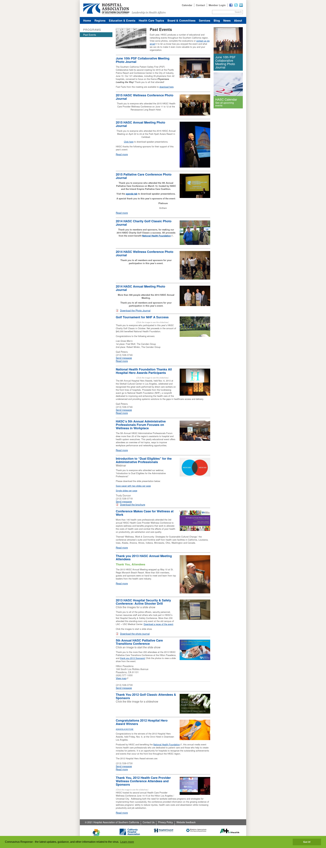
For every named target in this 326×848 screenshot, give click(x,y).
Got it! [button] (307, 842)
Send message (124, 358)
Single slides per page (126, 490)
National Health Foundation (156, 235)
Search (238, 12)
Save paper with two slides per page (133, 485)
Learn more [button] (127, 841)
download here (166, 86)
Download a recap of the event (158, 624)
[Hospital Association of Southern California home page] (163, 8)
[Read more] (241, 5)
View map (121, 678)
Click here (128, 141)
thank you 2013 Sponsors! (132, 658)
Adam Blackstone (124, 729)
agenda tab (131, 193)
